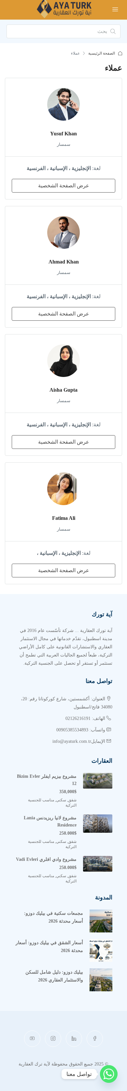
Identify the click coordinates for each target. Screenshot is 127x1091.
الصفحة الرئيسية (101, 53)
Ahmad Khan (64, 261)
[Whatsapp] (109, 1074)
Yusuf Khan (63, 133)
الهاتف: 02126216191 (85, 718)
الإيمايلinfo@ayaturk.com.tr (78, 741)
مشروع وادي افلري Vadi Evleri (46, 859)
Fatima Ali (63, 518)
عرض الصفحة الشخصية (63, 185)
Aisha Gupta (63, 390)
